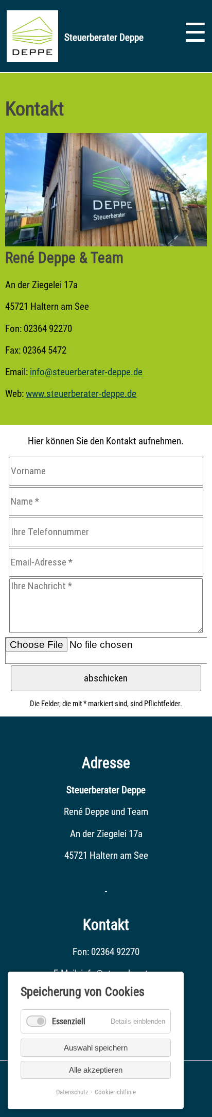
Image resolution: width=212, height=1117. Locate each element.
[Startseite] (32, 58)
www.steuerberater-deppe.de (81, 393)
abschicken (106, 678)
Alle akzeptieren (95, 1069)
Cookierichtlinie (115, 1092)
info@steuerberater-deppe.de (86, 372)
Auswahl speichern (96, 1047)
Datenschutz (72, 1092)
